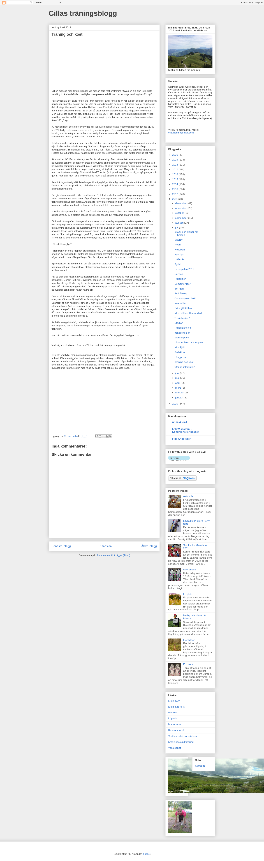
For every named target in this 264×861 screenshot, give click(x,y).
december (181, 203)
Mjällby (178, 239)
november (181, 208)
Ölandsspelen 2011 (185, 298)
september (181, 217)
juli (177, 227)
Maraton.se (174, 724)
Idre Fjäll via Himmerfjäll (188, 313)
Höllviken (180, 249)
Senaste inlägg (61, 546)
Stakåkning (181, 293)
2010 (175, 403)
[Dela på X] (103, 436)
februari (180, 392)
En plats (187, 594)
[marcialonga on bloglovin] (179, 460)
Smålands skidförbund (181, 741)
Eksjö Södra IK (176, 706)
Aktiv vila (188, 496)
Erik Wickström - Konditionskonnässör (185, 430)
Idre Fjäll (179, 347)
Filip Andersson (181, 438)
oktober (180, 212)
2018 (175, 164)
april (178, 382)
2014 (175, 184)
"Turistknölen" (182, 318)
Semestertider (183, 283)
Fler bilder (189, 639)
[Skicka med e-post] (96, 436)
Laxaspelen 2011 (184, 269)
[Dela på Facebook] (107, 436)
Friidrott (172, 712)
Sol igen (179, 288)
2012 (175, 194)
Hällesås (179, 259)
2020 (175, 154)
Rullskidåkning (183, 327)
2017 (175, 169)
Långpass (180, 357)
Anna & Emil (179, 421)
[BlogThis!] (100, 436)
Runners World (176, 730)
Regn (178, 244)
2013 (175, 189)
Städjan (179, 322)
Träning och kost (184, 361)
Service (179, 273)
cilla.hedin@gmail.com (181, 132)
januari (179, 397)
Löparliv (172, 718)
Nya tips (179, 254)
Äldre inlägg (149, 546)
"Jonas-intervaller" (185, 366)
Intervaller (180, 303)
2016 (175, 174)
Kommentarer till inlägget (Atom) (113, 555)
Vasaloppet (174, 747)
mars (178, 387)
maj (177, 377)
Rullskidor (180, 278)
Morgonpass (182, 337)
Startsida (106, 546)
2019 (175, 159)
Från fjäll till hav (183, 308)
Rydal (178, 264)
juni (177, 373)
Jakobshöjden (182, 332)
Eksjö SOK (174, 700)
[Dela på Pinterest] (110, 436)
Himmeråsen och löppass (189, 342)
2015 (175, 179)
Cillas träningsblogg (83, 13)
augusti (179, 222)
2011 (175, 198)
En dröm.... (189, 664)
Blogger (146, 854)
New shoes (189, 569)
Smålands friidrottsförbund (183, 736)
